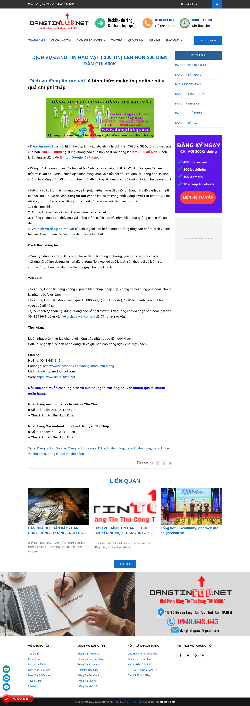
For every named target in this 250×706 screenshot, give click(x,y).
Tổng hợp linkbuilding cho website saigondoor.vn (189, 530)
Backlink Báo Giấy (88, 669)
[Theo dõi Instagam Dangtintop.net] (196, 655)
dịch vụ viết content (81, 316)
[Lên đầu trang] (242, 698)
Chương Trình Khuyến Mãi (142, 653)
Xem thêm (125, 564)
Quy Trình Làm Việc (39, 669)
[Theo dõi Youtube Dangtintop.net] (203, 655)
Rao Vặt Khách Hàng (139, 675)
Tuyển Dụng (34, 680)
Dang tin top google (82, 448)
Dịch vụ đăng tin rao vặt (57, 80)
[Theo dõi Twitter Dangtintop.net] (188, 655)
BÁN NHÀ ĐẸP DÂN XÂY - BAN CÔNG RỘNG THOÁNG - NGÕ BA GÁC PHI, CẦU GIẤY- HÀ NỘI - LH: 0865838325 (56, 530)
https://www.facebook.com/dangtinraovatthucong (78, 366)
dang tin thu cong (138, 448)
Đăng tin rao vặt (42, 146)
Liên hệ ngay (208, 40)
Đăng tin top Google (51, 448)
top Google (74, 157)
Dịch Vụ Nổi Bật (37, 664)
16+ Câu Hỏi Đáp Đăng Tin (142, 669)
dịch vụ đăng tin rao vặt (55, 229)
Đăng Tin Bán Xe (87, 680)
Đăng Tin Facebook (88, 675)
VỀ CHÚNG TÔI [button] (38, 645)
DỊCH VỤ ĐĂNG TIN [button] (91, 645)
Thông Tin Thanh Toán (140, 659)
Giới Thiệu (34, 659)
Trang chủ (33, 653)
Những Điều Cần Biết (139, 664)
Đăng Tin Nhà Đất (88, 686)
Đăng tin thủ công (111, 448)
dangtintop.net (167, 701)
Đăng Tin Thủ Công (88, 653)
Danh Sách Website (39, 675)
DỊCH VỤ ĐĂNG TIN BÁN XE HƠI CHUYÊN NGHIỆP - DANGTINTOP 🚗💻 (124, 530)
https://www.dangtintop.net (56, 377)
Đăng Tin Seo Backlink (90, 659)
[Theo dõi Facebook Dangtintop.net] (180, 655)
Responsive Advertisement (198, 238)
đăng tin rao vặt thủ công (66, 454)
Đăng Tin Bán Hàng (88, 664)
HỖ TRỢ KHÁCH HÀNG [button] (143, 645)
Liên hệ (32, 686)
